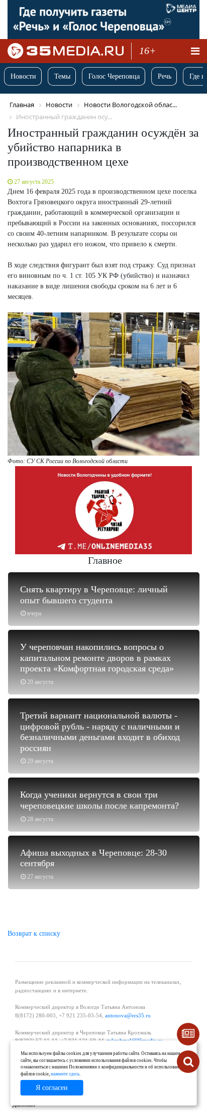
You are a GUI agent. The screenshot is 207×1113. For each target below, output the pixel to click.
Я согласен (52, 1087)
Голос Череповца (114, 76)
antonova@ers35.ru (128, 1015)
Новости (23, 76)
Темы (62, 76)
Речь (164, 76)
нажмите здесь (65, 1073)
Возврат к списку (34, 933)
